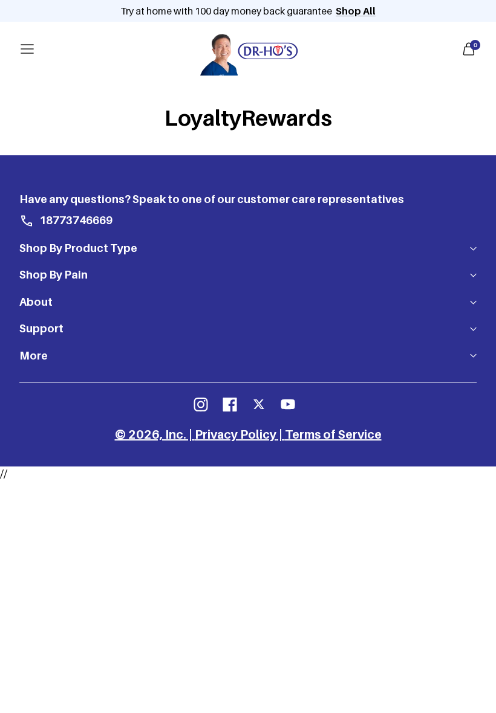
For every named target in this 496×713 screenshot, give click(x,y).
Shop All (356, 11)
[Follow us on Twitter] (259, 404)
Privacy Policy (235, 434)
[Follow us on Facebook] (230, 404)
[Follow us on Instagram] (201, 404)
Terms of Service (333, 434)
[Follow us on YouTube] (288, 404)
